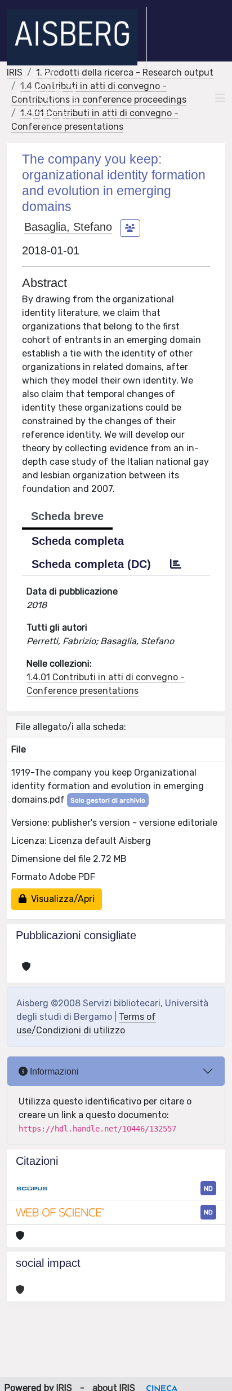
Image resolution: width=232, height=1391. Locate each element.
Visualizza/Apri (60, 898)
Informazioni (53, 1071)
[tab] (175, 564)
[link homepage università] (46, 98)
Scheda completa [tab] (78, 541)
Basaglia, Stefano (68, 227)
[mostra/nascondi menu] (220, 98)
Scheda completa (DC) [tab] (91, 564)
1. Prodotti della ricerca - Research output (124, 72)
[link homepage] (77, 37)
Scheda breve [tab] (67, 516)
